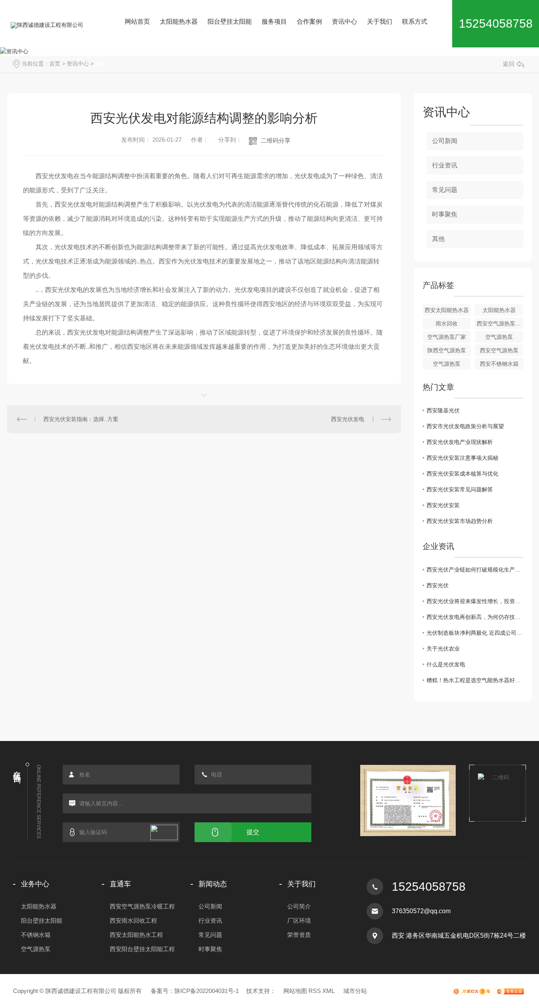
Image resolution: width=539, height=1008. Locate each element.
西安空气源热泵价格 (500, 323)
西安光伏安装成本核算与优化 (462, 473)
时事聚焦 (444, 214)
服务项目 (274, 21)
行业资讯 (444, 165)
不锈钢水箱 (36, 934)
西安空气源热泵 (499, 350)
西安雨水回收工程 (133, 920)
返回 (509, 63)
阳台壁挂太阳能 (230, 21)
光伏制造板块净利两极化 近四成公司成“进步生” (475, 633)
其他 (100, 63)
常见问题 (444, 189)
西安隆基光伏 (443, 410)
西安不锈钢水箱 (499, 364)
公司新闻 (444, 140)
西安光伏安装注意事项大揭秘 (462, 458)
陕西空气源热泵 (446, 350)
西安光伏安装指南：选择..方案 (80, 419)
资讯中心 (344, 21)
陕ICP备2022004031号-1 (206, 990)
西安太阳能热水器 (447, 310)
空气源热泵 (499, 337)
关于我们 (379, 21)
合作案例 (309, 21)
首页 (54, 63)
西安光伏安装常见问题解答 (460, 489)
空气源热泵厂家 (446, 337)
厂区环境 (299, 920)
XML (328, 990)
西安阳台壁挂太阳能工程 (142, 949)
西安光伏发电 (347, 419)
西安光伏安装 (443, 505)
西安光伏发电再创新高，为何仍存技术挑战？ (475, 617)
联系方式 (414, 21)
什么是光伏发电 (446, 664)
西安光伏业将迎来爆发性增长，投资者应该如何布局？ (475, 601)
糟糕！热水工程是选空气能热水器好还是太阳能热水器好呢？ (475, 680)
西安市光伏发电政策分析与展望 (465, 426)
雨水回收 (447, 323)
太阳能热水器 (179, 21)
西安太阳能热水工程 (136, 934)
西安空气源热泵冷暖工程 (142, 906)
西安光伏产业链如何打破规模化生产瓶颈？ (475, 569)
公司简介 (299, 906)
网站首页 (137, 21)
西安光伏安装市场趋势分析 (460, 521)
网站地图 (295, 990)
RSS (315, 990)
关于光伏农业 (443, 648)
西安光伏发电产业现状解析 (460, 442)
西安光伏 (438, 585)
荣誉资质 (299, 934)
